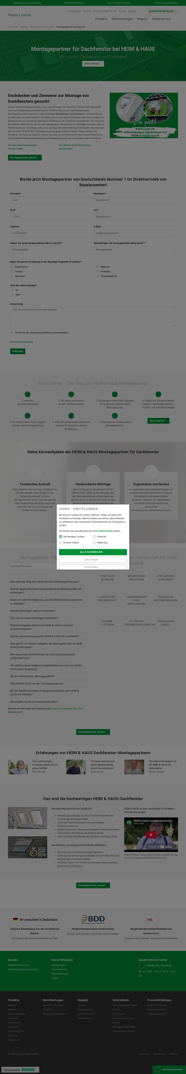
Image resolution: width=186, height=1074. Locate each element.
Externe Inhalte (71, 542)
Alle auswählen (91, 552)
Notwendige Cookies (74, 536)
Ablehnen (91, 559)
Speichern (91, 567)
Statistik (101, 536)
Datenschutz (106, 531)
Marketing (102, 542)
